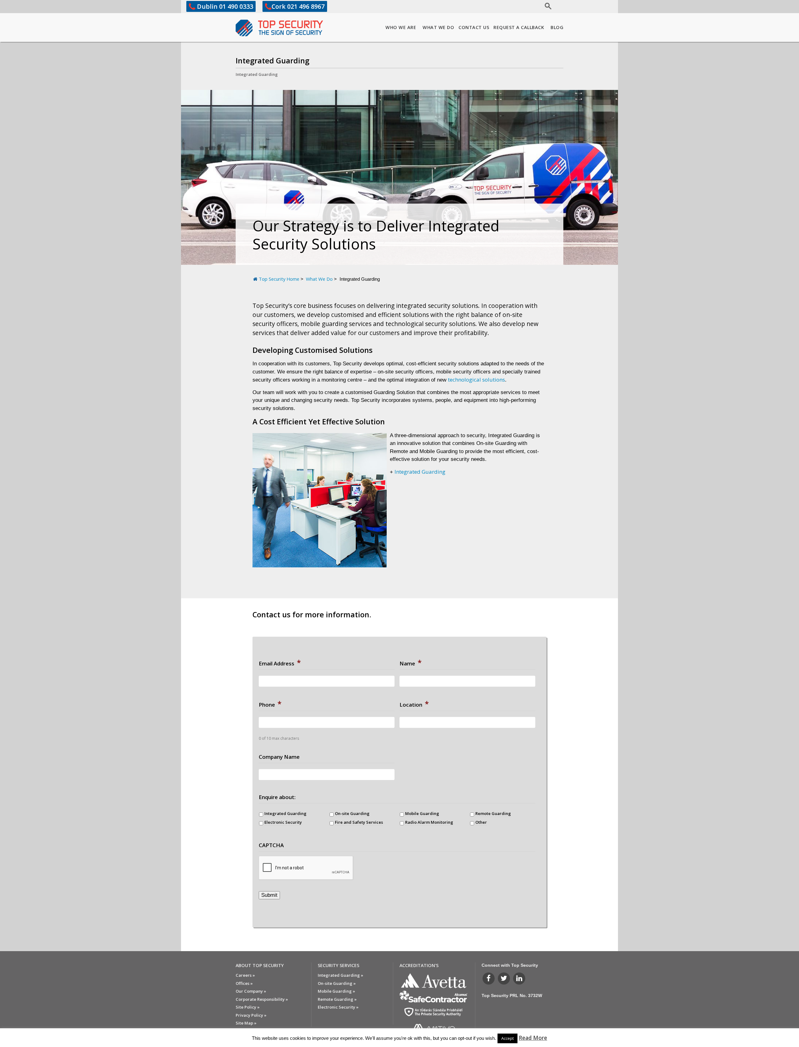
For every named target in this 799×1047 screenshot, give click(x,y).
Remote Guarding (493, 813)
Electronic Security (283, 822)
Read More (533, 1037)
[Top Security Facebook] (489, 977)
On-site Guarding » (337, 983)
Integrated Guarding (272, 61)
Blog (557, 27)
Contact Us (473, 27)
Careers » (245, 975)
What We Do (438, 27)
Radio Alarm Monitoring (429, 822)
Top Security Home (279, 279)
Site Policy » (248, 1007)
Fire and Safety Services (359, 822)
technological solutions (476, 379)
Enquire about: (277, 797)
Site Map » (246, 1023)
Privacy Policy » (251, 1015)
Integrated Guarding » (340, 975)
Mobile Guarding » (336, 991)
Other (481, 822)
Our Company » (251, 991)
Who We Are (400, 27)
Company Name (279, 756)
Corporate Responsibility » (262, 999)
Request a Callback (518, 27)
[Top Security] (279, 28)
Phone (270, 704)
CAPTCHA (271, 845)
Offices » (244, 983)
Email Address (280, 663)
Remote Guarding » (337, 999)
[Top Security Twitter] (504, 977)
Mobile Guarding (422, 813)
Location (414, 704)
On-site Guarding (352, 813)
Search (528, 5)
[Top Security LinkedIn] (519, 977)
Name (411, 663)
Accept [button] (507, 1038)
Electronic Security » (338, 1007)
